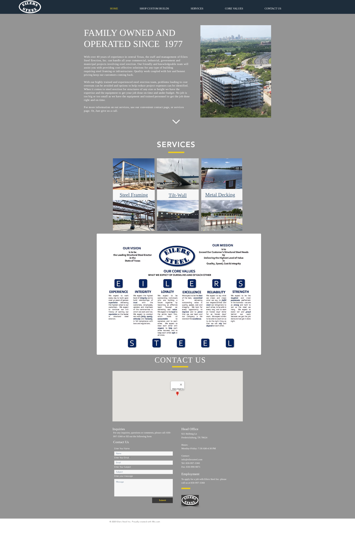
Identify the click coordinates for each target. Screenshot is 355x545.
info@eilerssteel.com (191, 459)
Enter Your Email (121, 458)
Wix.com (156, 521)
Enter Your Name (122, 448)
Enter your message (123, 476)
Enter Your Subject (122, 467)
